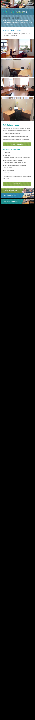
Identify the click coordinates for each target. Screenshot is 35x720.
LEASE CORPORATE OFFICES (11, 190)
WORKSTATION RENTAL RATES (17, 144)
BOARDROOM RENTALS (10, 196)
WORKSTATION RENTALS (11, 201)
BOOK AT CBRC (17, 184)
